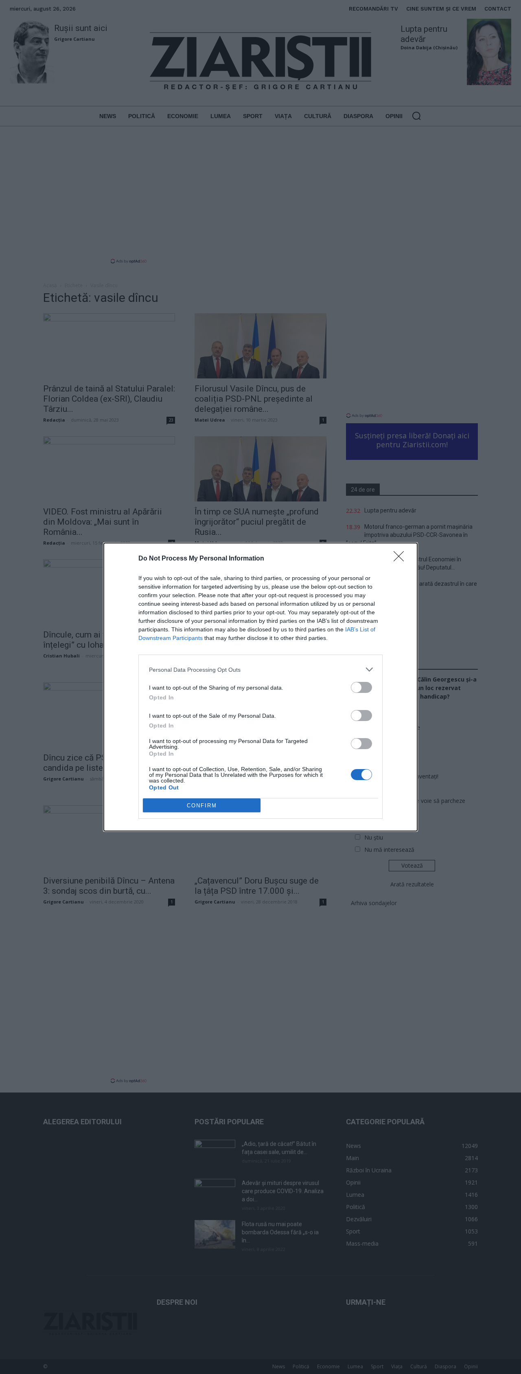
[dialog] (260, 687)
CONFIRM (202, 805)
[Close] (401, 559)
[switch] (361, 687)
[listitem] (260, 669)
